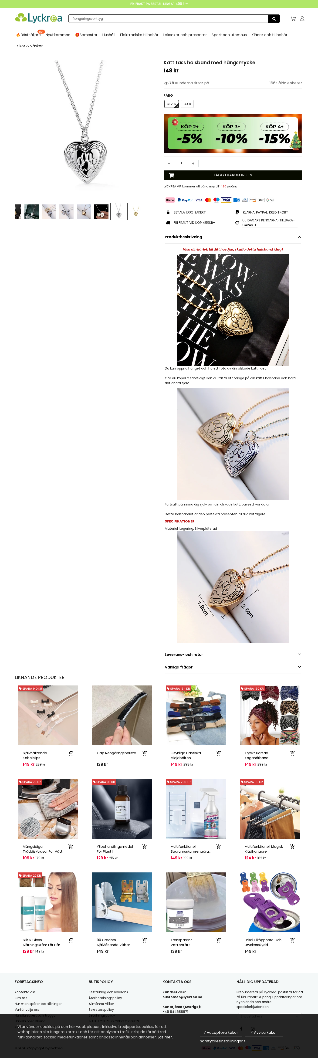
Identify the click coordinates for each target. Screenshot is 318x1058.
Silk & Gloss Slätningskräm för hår (41, 942)
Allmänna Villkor (101, 1003)
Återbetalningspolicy (105, 998)
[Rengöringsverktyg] (274, 18)
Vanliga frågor (179, 667)
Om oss (21, 998)
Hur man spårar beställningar (38, 1003)
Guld (187, 104)
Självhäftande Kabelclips (35, 755)
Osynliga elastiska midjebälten (186, 755)
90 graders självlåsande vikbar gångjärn (113, 944)
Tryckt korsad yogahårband (256, 755)
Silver (171, 104)
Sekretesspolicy (101, 1009)
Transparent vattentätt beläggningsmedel (187, 944)
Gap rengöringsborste (116, 752)
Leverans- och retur (184, 654)
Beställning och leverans (108, 992)
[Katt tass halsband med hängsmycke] (85, 129)
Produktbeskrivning (183, 237)
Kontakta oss (25, 992)
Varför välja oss (27, 1009)
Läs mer (164, 1037)
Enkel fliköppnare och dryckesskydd (263, 942)
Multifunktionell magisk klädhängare (264, 849)
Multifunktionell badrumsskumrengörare (191, 849)
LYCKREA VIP (173, 186)
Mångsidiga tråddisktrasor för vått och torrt (43, 851)
